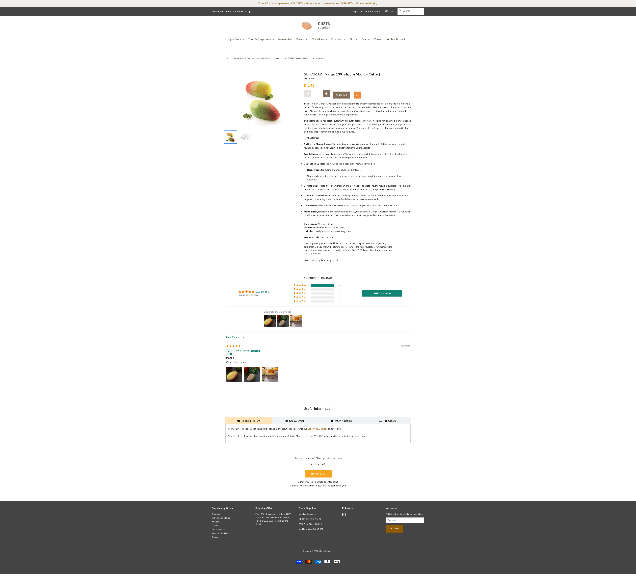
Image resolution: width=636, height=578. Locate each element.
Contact (215, 537)
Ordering (216, 514)
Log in (355, 11)
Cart (391, 11)
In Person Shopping (221, 518)
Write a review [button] (382, 293)
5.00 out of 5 (262, 292)
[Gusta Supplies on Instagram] (344, 515)
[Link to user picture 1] (234, 374)
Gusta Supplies (326, 551)
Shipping (216, 522)
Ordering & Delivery (317, 428)
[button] (357, 95)
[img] (233, 346)
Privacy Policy (218, 529)
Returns (215, 526)
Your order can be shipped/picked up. (231, 11)
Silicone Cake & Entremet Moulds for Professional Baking (256, 58)
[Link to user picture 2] (252, 374)
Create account (372, 11)
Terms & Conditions (221, 533)
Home (226, 58)
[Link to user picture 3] (270, 374)
